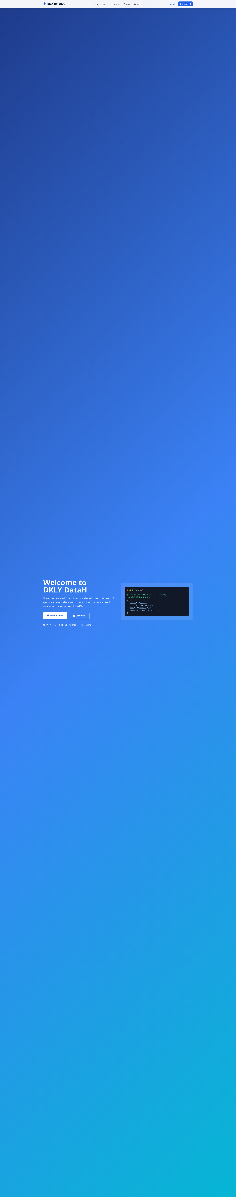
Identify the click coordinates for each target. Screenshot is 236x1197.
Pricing (127, 4)
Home (97, 4)
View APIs (80, 615)
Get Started (185, 4)
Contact (137, 4)
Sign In (173, 4)
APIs (105, 4)
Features (115, 4)
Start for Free (56, 615)
